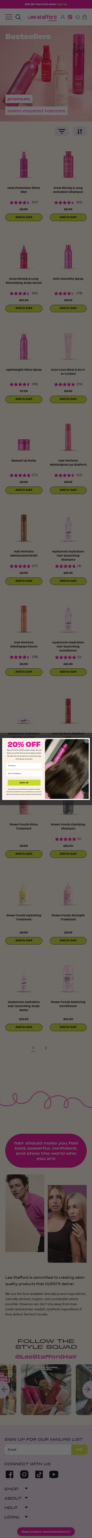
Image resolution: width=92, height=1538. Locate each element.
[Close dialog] (87, 741)
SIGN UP (24, 782)
